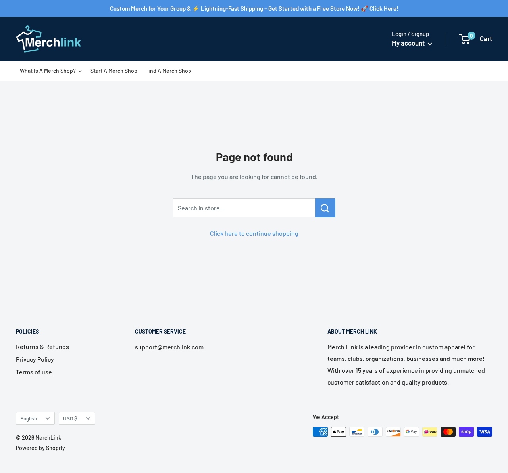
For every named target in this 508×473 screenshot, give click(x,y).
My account (409, 43)
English (28, 418)
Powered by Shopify (40, 447)
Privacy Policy (35, 359)
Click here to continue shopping (254, 233)
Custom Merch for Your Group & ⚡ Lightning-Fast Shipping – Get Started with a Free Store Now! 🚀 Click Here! (254, 8)
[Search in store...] (325, 207)
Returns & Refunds (42, 346)
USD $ (70, 418)
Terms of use (34, 372)
